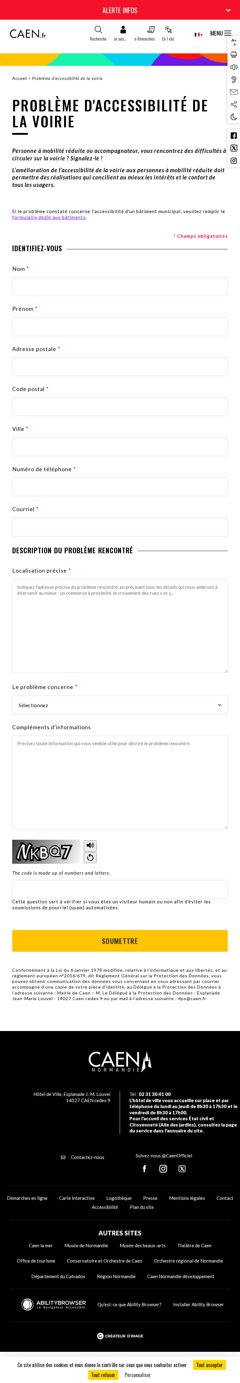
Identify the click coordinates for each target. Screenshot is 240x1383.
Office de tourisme (36, 1260)
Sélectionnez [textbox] (33, 705)
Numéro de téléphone (44, 469)
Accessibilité (105, 1207)
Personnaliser (138, 1375)
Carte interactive (77, 1198)
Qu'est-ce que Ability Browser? (130, 1304)
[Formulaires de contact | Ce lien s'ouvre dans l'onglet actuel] (234, 92)
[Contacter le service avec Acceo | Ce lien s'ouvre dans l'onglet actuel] (234, 79)
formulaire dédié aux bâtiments (49, 217)
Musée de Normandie (86, 1245)
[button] (120, 35)
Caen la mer (41, 1245)
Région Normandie (116, 1276)
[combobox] (193, 34)
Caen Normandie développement (180, 1276)
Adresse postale (36, 348)
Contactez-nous (87, 1157)
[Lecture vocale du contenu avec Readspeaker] (234, 67)
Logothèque (119, 1198)
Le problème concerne (45, 686)
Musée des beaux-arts (143, 1245)
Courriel (25, 509)
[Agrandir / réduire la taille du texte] (234, 42)
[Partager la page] (234, 104)
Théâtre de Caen (194, 1245)
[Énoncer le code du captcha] (90, 846)
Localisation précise (41, 570)
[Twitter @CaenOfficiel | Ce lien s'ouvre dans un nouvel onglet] (234, 148)
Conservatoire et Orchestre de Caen (104, 1260)
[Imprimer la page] (234, 54)
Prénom (25, 308)
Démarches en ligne (27, 1198)
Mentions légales (187, 1198)
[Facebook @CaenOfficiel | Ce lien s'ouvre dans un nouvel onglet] (234, 136)
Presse (150, 1198)
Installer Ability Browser (198, 1304)
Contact (225, 1198)
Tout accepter (209, 1365)
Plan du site (142, 1207)
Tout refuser (103, 1375)
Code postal (30, 388)
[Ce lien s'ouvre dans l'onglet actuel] (27, 36)
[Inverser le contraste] (234, 117)
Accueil (19, 78)
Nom (20, 268)
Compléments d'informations (51, 727)
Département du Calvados (58, 1276)
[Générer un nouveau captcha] (90, 857)
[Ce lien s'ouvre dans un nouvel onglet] (144, 1169)
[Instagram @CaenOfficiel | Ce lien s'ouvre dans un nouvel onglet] (234, 160)
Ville (20, 428)
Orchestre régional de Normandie (188, 1260)
